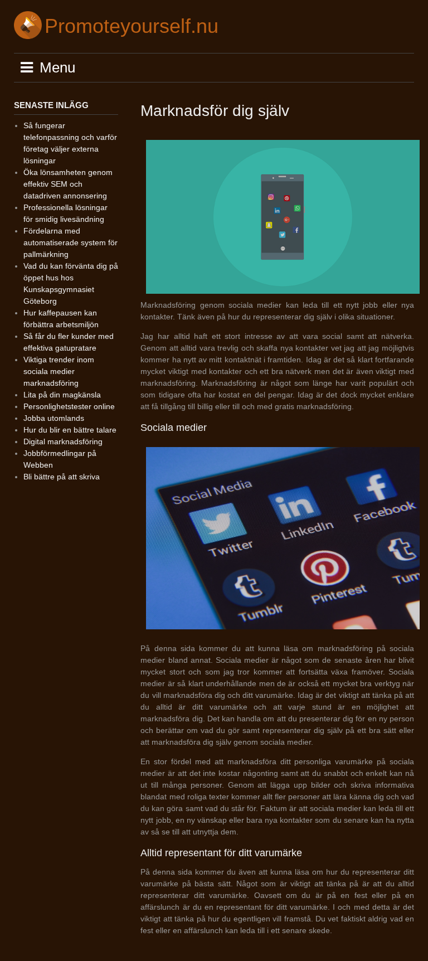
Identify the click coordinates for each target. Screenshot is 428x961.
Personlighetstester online (69, 406)
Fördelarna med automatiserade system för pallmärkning (70, 242)
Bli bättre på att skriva (61, 476)
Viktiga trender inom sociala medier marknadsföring (58, 371)
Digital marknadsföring (63, 441)
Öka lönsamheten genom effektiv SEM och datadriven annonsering (68, 184)
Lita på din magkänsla (62, 394)
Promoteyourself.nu (131, 25)
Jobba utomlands (53, 418)
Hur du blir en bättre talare (69, 429)
